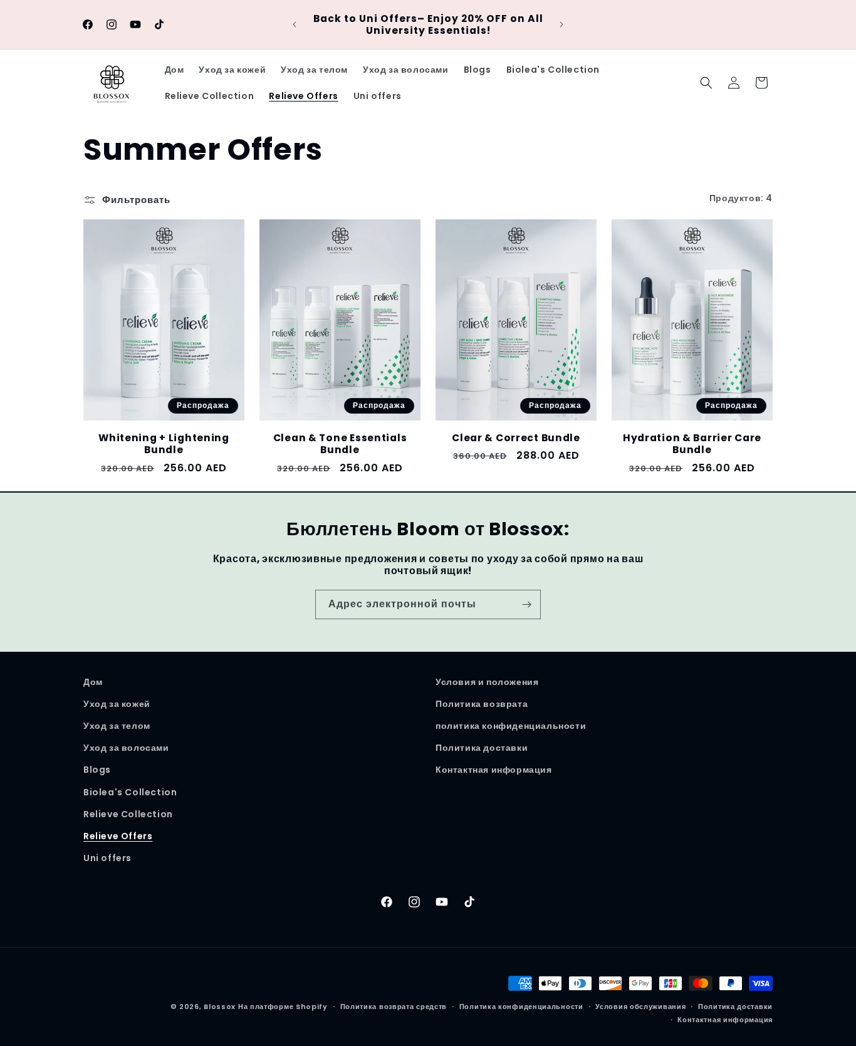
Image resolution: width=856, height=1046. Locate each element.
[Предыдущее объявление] (294, 24)
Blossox (220, 1007)
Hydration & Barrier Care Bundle (692, 444)
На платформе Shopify (283, 1007)
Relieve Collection (128, 814)
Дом (93, 682)
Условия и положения (487, 682)
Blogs (97, 769)
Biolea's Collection (130, 792)
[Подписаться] (526, 604)
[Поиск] (706, 83)
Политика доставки (482, 747)
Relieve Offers (117, 836)
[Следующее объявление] (561, 24)
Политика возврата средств (393, 1007)
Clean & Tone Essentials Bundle (340, 444)
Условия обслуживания (640, 1007)
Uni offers (107, 858)
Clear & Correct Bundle (516, 438)
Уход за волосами (126, 747)
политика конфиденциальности (511, 725)
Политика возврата (482, 704)
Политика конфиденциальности (521, 1007)
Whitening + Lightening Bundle (163, 444)
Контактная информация (494, 769)
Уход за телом (116, 725)
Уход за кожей (116, 704)
